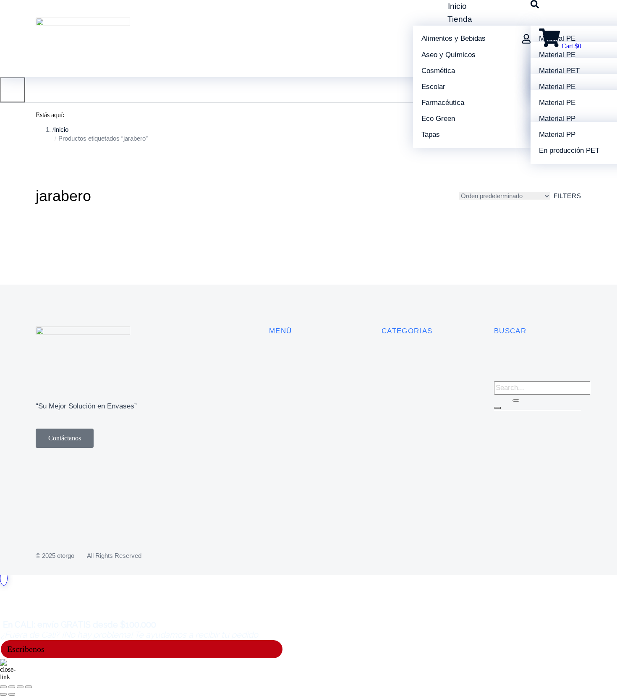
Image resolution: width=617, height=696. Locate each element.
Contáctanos (64, 438)
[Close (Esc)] (3, 687)
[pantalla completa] (20, 687)
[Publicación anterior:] (3, 694)
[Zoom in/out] (28, 687)
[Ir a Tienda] (4, 578)
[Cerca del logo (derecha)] (11, 694)
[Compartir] (11, 687)
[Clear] (515, 400)
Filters (567, 195)
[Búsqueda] (497, 408)
